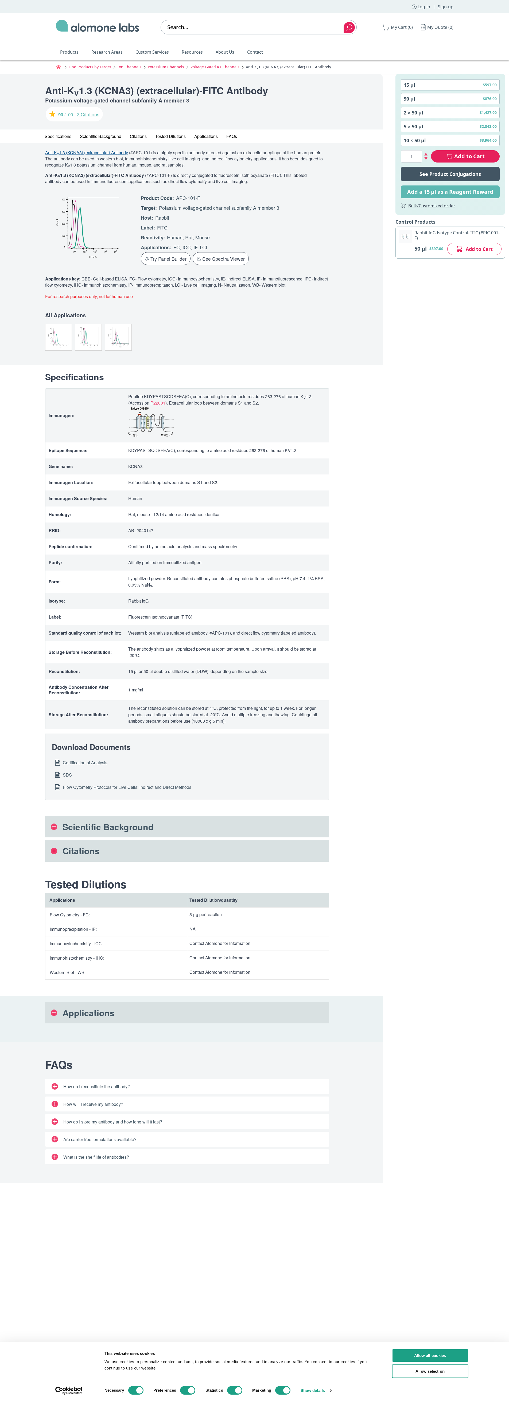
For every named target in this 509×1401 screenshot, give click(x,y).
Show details (313, 1390)
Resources (192, 52)
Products (69, 52)
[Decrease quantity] (426, 158)
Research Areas (107, 52)
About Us (225, 52)
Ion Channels (129, 66)
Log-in (424, 6)
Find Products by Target (90, 66)
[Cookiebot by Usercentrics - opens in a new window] (68, 1391)
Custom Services (152, 52)
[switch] (187, 1390)
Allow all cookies (430, 1355)
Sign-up (445, 6)
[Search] (349, 27)
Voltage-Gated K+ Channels (215, 66)
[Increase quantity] (426, 154)
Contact (255, 52)
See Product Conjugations (450, 174)
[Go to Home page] (97, 27)
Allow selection (430, 1371)
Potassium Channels (166, 66)
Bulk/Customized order (431, 206)
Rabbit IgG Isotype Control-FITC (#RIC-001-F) (457, 235)
